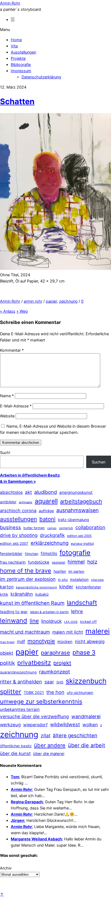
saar (49, 682)
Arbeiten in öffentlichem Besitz (30, 475)
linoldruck (51, 621)
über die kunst (15, 753)
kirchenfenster (88, 587)
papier (51, 301)
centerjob (66, 528)
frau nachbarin (13, 562)
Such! (5, 452)
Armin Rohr (10, 301)
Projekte (18, 58)
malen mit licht (67, 632)
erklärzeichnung (49, 543)
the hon (55, 692)
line (34, 620)
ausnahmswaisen (77, 510)
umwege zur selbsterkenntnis (41, 701)
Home (16, 39)
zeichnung (68, 301)
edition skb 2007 (14, 543)
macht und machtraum (25, 632)
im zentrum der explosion (28, 579)
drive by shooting (18, 535)
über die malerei (48, 753)
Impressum (21, 70)
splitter (10, 692)
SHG (59, 682)
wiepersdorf (35, 724)
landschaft (82, 602)
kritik (4, 594)
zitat (45, 735)
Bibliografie (21, 64)
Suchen (98, 462)
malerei (97, 631)
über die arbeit (86, 745)
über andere (49, 745)
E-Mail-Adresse (16, 406)
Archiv (6, 868)
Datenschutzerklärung (41, 77)
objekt (6, 653)
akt (28, 492)
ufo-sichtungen (80, 692)
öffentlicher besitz (16, 746)
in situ (63, 580)
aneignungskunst (76, 492)
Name (7, 395)
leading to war (14, 611)
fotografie (75, 553)
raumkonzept (54, 672)
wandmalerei (85, 716)
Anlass (7, 311)
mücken (64, 641)
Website (7, 416)
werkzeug (10, 724)
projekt (62, 663)
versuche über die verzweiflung (34, 716)
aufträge (46, 510)
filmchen (31, 554)
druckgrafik (52, 535)
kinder (66, 586)
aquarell (46, 501)
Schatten (17, 101)
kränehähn (22, 594)
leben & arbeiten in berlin (49, 612)
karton (6, 586)
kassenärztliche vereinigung (36, 587)
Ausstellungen (23, 52)
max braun (7, 642)
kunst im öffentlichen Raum (32, 603)
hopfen (60, 571)
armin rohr (33, 301)
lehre (77, 611)
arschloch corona (18, 510)
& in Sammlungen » (18, 481)
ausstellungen (18, 519)
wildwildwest (65, 724)
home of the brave (25, 570)
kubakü (41, 594)
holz (92, 562)
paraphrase (55, 652)
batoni (47, 519)
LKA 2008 (71, 622)
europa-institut (82, 544)
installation (79, 579)
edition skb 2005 (79, 536)
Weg (22, 311)
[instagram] (13, 19)
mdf (21, 641)
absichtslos (11, 492)
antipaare (25, 502)
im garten (76, 571)
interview (97, 580)
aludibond (45, 492)
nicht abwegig (90, 641)
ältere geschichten (75, 735)
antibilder (8, 502)
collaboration (90, 527)
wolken (90, 724)
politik (7, 663)
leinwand (13, 620)
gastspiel (58, 562)
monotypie (41, 641)
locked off (88, 622)
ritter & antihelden (21, 682)
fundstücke (38, 562)
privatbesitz (34, 662)
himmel (76, 562)
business (10, 527)
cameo (52, 528)
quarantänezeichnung (18, 672)
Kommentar (12, 350)
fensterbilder (11, 553)
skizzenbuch (86, 681)
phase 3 (83, 652)
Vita (14, 46)
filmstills (49, 553)
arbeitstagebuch (81, 501)
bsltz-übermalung (73, 519)
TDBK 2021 (34, 692)
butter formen (34, 528)
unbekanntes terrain (20, 709)
